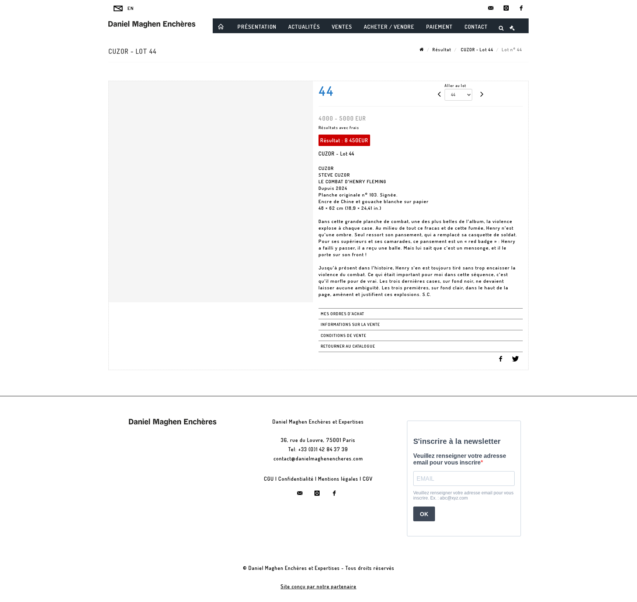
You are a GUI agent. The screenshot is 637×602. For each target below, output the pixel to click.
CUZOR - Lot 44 (476, 49)
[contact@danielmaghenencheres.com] (491, 8)
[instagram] (506, 8)
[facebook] (521, 8)
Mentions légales (338, 479)
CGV (368, 479)
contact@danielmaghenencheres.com (318, 458)
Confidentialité (296, 479)
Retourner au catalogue (348, 346)
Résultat (441, 49)
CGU (269, 479)
